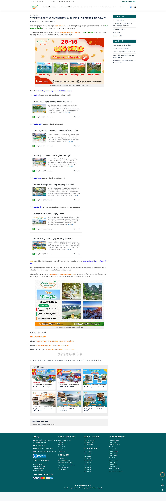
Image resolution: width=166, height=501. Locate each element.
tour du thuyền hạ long (82, 360)
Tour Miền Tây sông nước (116, 471)
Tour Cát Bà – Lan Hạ (114, 444)
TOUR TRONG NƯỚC (64, 7)
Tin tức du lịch (62, 469)
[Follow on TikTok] (36, 1)
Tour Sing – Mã (88, 460)
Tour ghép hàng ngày (89, 440)
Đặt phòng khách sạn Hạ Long (66, 465)
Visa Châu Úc (61, 451)
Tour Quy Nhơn (113, 455)
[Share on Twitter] (61, 354)
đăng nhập (41, 424)
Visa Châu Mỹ (61, 447)
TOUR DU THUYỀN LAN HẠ (102, 7)
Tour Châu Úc (87, 469)
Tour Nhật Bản (87, 456)
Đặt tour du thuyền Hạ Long (65, 462)
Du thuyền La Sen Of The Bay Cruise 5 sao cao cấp (124, 62)
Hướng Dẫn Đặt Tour (38, 464)
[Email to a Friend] (64, 354)
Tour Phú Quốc (113, 466)
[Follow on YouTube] (42, 1)
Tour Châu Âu (87, 467)
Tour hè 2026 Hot (88, 442)
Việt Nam (99, 360)
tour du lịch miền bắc (71, 360)
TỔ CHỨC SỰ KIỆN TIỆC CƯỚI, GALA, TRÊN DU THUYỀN (122, 25)
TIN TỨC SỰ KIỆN (61, 1)
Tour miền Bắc (92, 360)
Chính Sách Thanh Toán (39, 466)
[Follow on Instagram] (33, 1)
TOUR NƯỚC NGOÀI (49, 7)
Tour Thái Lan (87, 462)
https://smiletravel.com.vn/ (47, 451)
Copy (33, 21)
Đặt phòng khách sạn (64, 460)
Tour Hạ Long (36, 178)
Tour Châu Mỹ (87, 465)
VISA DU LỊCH (118, 7)
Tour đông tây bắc (114, 440)
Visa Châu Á (61, 442)
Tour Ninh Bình (37, 124)
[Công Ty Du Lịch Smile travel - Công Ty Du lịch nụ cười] (35, 7)
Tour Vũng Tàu (113, 464)
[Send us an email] (40, 1)
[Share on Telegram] (80, 354)
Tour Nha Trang (113, 460)
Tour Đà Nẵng (113, 453)
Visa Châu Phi (61, 449)
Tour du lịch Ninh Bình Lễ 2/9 (122, 45)
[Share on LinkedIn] (73, 354)
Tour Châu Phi (87, 471)
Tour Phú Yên (112, 457)
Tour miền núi (36, 207)
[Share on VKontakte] (70, 354)
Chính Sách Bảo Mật (38, 470)
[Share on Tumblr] (77, 354)
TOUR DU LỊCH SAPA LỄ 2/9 (121, 48)
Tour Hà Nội (36, 95)
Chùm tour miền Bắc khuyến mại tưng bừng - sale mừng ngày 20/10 (48, 360)
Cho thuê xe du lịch (63, 467)
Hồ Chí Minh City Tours (115, 468)
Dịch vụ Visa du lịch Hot (64, 440)
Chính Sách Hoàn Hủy (38, 468)
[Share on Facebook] (58, 354)
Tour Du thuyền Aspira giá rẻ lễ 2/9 (124, 52)
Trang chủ (47, 1)
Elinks (72, 1)
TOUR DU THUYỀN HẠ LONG (82, 7)
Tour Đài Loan (87, 458)
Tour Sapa (112, 447)
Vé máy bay (61, 458)
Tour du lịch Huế (113, 451)
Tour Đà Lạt (112, 462)
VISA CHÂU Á (117, 32)
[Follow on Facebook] (31, 1)
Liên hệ (68, 1)
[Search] (135, 7)
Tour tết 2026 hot (88, 444)
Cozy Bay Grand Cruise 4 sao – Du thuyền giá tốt (123, 56)
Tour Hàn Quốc (88, 451)
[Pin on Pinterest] (67, 354)
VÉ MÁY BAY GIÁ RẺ (119, 29)
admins (53, 21)
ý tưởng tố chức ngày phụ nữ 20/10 (52, 91)
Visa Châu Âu (61, 444)
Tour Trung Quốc (88, 454)
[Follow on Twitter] (38, 1)
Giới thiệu (53, 1)
